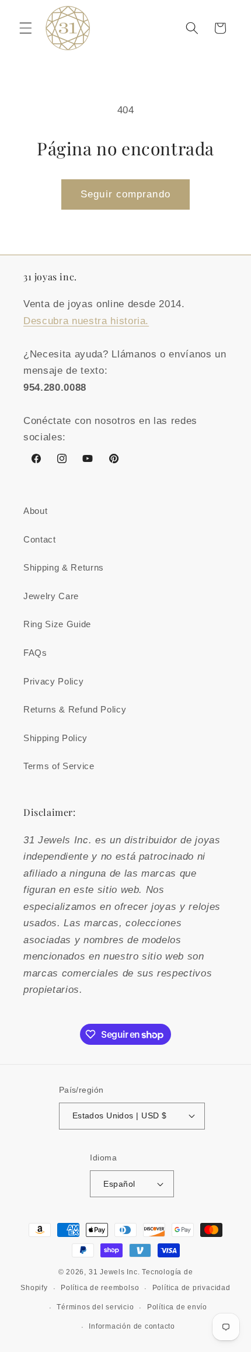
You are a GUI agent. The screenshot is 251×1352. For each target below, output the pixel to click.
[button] (26, 28)
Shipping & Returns (63, 567)
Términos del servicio (95, 1307)
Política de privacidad (191, 1288)
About (35, 511)
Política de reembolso (100, 1288)
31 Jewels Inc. (114, 1272)
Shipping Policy (55, 738)
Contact (39, 539)
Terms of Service (59, 766)
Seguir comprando (125, 194)
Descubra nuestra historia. (86, 320)
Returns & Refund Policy (74, 709)
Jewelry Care (51, 596)
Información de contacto (132, 1326)
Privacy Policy (53, 681)
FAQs (35, 653)
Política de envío (177, 1307)
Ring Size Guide (57, 624)
